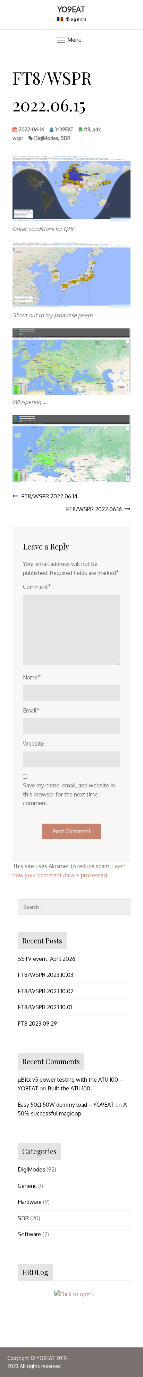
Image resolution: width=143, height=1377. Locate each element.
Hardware (30, 1201)
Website (33, 743)
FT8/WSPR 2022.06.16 (94, 509)
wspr (17, 138)
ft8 (87, 129)
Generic (27, 1185)
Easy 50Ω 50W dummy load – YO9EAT (66, 1104)
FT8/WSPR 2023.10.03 (45, 974)
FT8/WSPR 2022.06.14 (49, 496)
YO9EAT (71, 9)
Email (31, 710)
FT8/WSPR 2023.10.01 (45, 1007)
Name (32, 677)
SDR (65, 138)
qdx (97, 129)
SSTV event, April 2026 (46, 958)
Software (29, 1234)
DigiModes (46, 138)
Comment (37, 586)
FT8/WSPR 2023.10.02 (46, 991)
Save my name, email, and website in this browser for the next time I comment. (69, 794)
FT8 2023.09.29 (37, 1023)
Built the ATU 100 (69, 1088)
